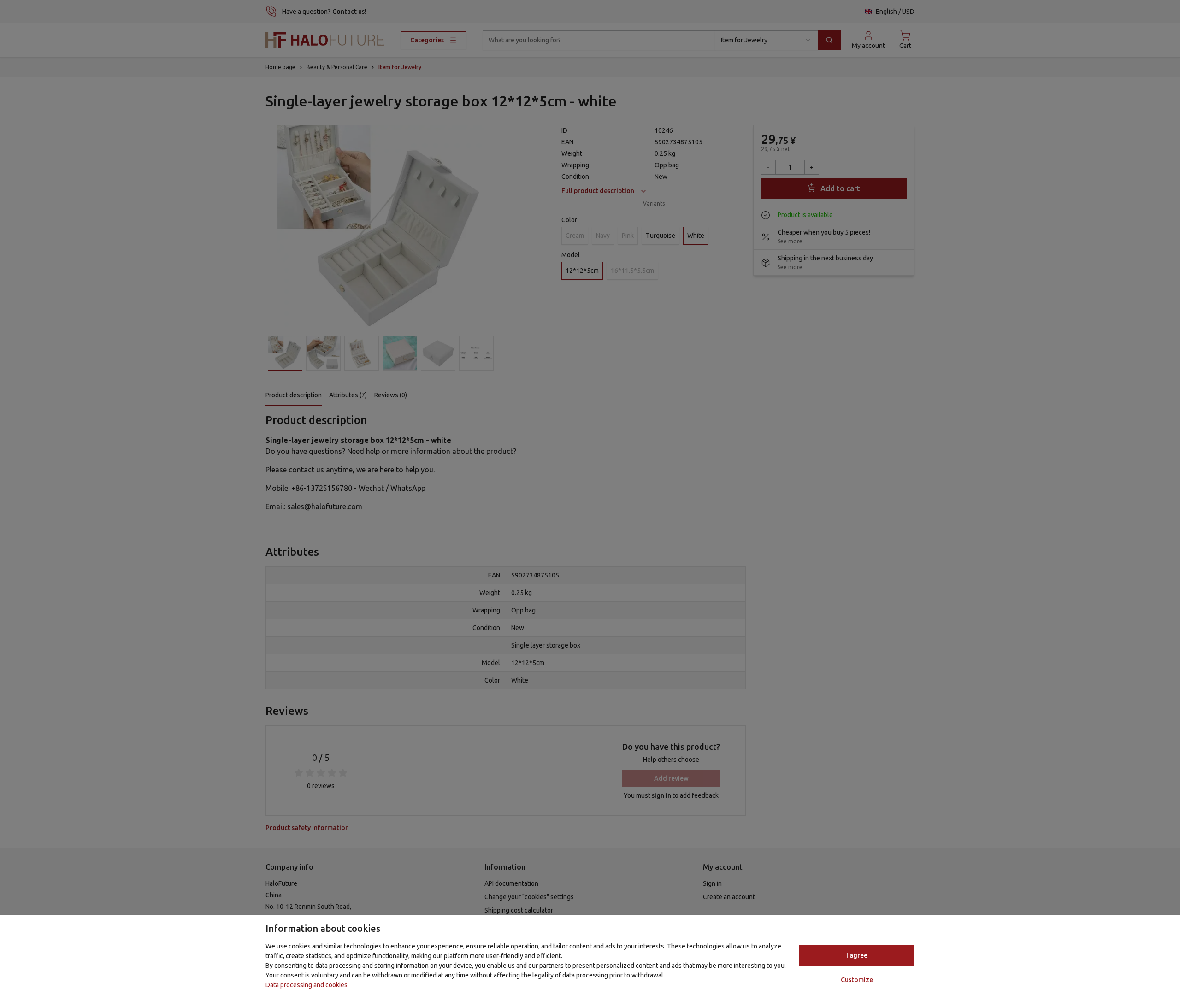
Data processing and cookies (307, 985)
